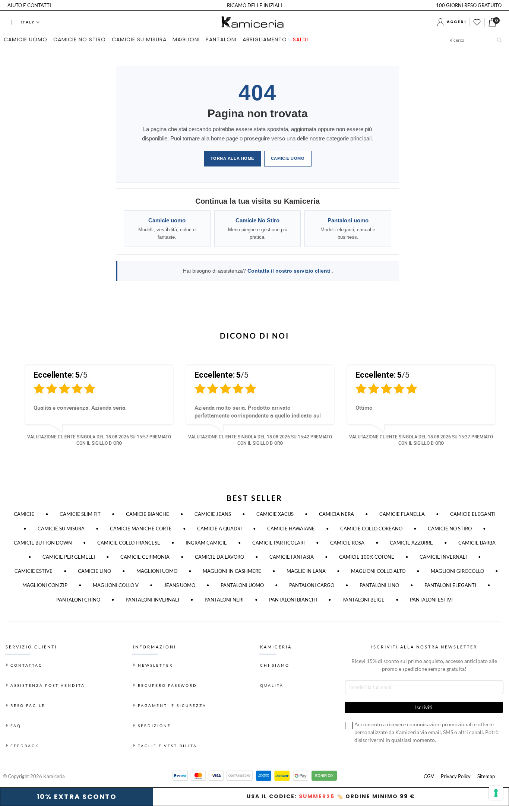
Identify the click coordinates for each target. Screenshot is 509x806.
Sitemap (486, 776)
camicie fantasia (291, 557)
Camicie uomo (288, 158)
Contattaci (27, 665)
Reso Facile (27, 705)
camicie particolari (278, 543)
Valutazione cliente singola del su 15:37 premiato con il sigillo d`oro (421, 440)
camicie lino (94, 571)
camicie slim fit (80, 514)
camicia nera (336, 514)
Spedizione (154, 725)
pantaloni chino (78, 600)
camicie (24, 514)
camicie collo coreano (371, 528)
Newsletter (155, 665)
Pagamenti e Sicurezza (172, 705)
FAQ (15, 725)
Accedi (456, 22)
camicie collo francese (128, 543)
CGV (429, 776)
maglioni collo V (116, 585)
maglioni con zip (44, 585)
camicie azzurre (411, 543)
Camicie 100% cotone (366, 557)
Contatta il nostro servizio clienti (289, 271)
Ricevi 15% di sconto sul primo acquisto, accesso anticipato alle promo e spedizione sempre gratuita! (424, 665)
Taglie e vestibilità (167, 745)
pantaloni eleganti (450, 585)
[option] (93, 408)
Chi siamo (275, 665)
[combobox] (477, 40)
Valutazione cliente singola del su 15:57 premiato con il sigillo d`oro (99, 440)
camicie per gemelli (68, 557)
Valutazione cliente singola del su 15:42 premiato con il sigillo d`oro (260, 440)
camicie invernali (443, 557)
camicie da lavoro (219, 557)
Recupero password (167, 685)
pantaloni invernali (152, 600)
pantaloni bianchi (293, 600)
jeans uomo (179, 585)
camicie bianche (147, 514)
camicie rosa (347, 543)
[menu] (157, 40)
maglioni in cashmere (232, 571)
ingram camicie (206, 543)
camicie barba (477, 543)
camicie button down (43, 543)
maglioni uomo (156, 571)
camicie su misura (61, 528)
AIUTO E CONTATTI (29, 5)
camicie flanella (402, 514)
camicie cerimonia (145, 557)
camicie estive (34, 571)
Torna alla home (232, 158)
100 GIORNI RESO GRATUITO (469, 5)
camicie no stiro (450, 528)
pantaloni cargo (311, 585)
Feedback (24, 745)
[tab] (157, 40)
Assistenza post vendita (47, 685)
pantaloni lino (379, 585)
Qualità (272, 685)
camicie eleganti (473, 514)
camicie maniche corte (141, 528)
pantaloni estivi (431, 600)
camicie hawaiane (291, 528)
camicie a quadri (219, 528)
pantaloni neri (224, 600)
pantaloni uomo (242, 585)
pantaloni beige (363, 600)
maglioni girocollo (457, 571)
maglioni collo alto (378, 571)
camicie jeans (213, 514)
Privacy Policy (456, 776)
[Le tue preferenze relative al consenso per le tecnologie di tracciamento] (496, 793)
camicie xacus (275, 514)
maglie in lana (306, 571)
